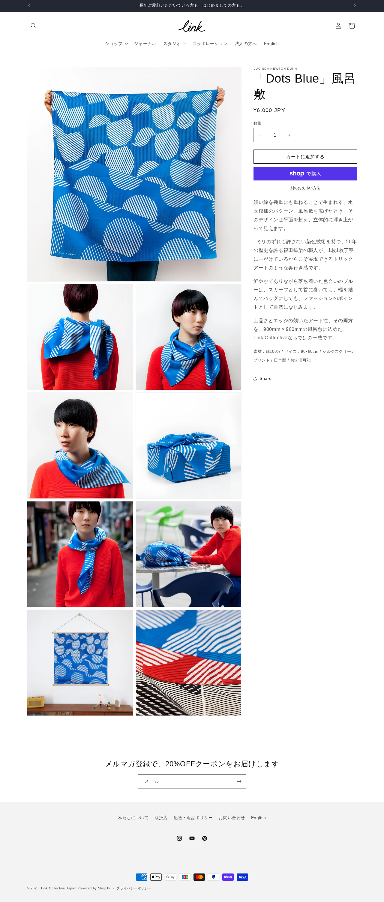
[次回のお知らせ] (355, 5)
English (258, 817)
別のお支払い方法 (305, 188)
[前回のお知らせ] (29, 5)
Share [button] (266, 378)
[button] (33, 25)
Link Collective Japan (58, 888)
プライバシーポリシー (134, 888)
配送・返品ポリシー (193, 817)
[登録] (239, 781)
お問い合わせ (232, 817)
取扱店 (161, 817)
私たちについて (133, 817)
